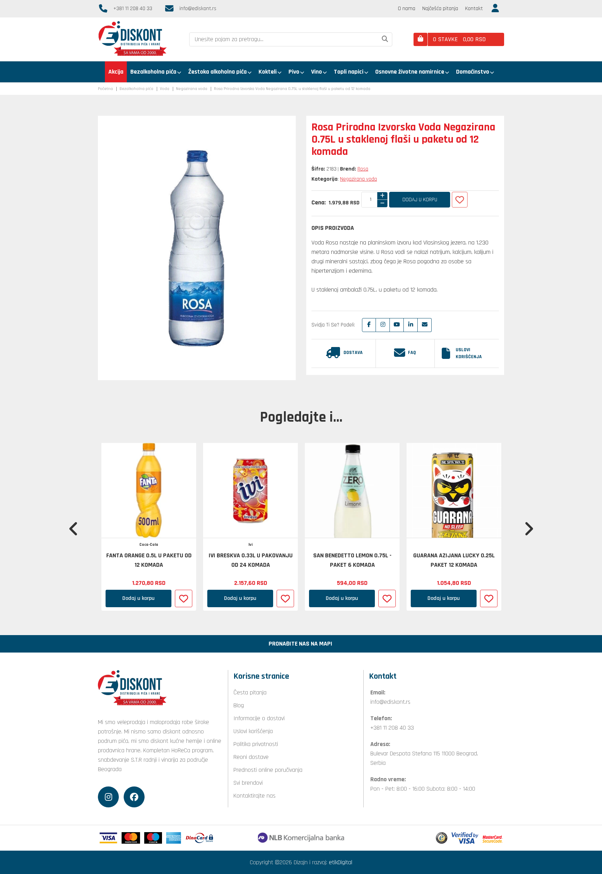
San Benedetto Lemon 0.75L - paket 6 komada (352, 560)
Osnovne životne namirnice (409, 72)
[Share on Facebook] (369, 325)
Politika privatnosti (255, 744)
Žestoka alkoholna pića (217, 72)
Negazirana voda (191, 88)
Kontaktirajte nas (254, 796)
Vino (316, 72)
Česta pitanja (250, 692)
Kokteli (267, 72)
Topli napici (348, 72)
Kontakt (474, 8)
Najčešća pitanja (440, 8)
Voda (164, 88)
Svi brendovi (248, 783)
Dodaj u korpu (419, 199)
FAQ (412, 352)
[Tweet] (383, 325)
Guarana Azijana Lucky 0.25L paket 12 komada (454, 560)
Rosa (362, 169)
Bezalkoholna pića (153, 72)
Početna (105, 88)
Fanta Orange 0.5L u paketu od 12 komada (149, 560)
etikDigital (340, 862)
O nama (406, 8)
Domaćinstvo (472, 72)
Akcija (115, 72)
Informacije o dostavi (259, 718)
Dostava (353, 352)
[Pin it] (397, 325)
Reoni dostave (251, 757)
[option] (148, 527)
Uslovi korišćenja (469, 353)
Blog (238, 705)
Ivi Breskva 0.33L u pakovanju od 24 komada (251, 560)
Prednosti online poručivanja (267, 770)
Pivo (293, 72)
